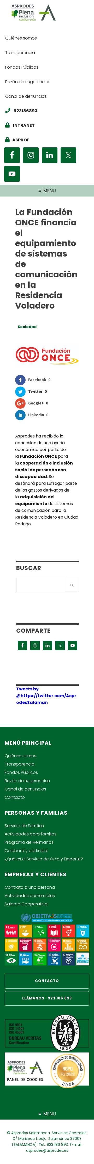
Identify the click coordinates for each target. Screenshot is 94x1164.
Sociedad (27, 326)
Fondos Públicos (21, 772)
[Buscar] (72, 585)
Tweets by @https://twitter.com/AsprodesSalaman (46, 695)
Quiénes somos (20, 756)
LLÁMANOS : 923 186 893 (47, 998)
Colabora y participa (26, 851)
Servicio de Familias (24, 826)
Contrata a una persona (30, 887)
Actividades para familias (30, 834)
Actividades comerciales (30, 896)
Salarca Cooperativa (26, 904)
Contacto (15, 797)
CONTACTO (47, 980)
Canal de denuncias (25, 789)
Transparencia (19, 764)
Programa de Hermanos (29, 842)
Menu (49, 190)
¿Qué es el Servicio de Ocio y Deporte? (44, 859)
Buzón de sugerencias (27, 781)
